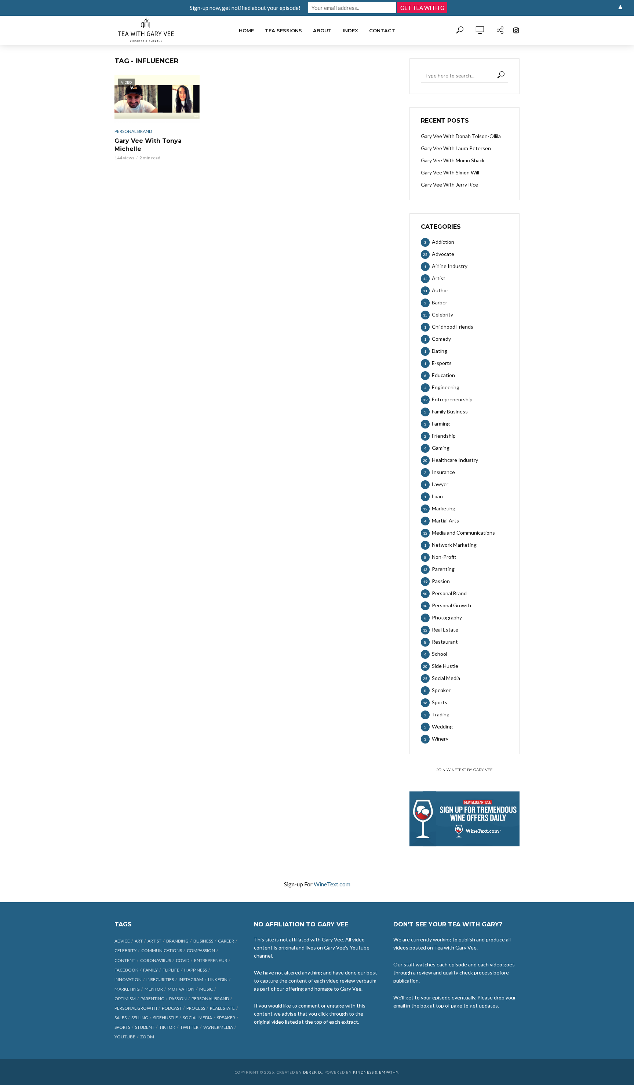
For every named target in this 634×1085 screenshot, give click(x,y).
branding (177, 941)
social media (197, 1017)
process (195, 1008)
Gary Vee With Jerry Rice (449, 184)
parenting (152, 998)
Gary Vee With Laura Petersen (456, 148)
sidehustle (165, 1017)
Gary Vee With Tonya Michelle (148, 144)
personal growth (135, 1008)
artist (154, 941)
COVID (182, 960)
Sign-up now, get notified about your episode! (245, 7)
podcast (172, 1008)
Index (350, 30)
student (144, 1027)
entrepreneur (210, 960)
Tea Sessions (283, 30)
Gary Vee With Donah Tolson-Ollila (461, 136)
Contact (382, 30)
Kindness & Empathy (375, 1072)
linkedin (217, 979)
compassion (201, 950)
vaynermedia (218, 1027)
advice (122, 941)
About (322, 30)
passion (178, 998)
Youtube (124, 1036)
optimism (125, 998)
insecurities (160, 979)
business (203, 941)
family (150, 970)
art (139, 941)
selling (139, 1017)
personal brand (210, 998)
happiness (195, 970)
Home (246, 30)
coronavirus (155, 960)
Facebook (126, 970)
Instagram (191, 979)
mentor (154, 989)
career (226, 941)
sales (120, 1017)
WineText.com (332, 883)
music (206, 989)
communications (161, 950)
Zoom (147, 1036)
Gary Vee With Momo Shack (453, 160)
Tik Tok (167, 1027)
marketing (127, 989)
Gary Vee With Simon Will (450, 172)
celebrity (125, 950)
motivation (181, 989)
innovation (128, 979)
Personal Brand (133, 131)
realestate (222, 1008)
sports (122, 1027)
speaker (226, 1017)
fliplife (171, 970)
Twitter (189, 1027)
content (124, 960)
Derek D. (312, 1072)
